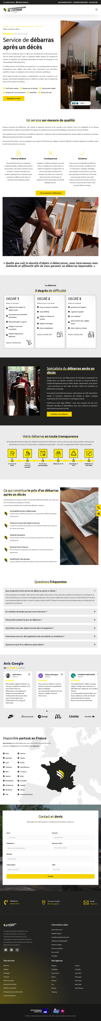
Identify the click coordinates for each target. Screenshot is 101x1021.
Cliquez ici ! (93, 904)
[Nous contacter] (29, 343)
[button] (51, 597)
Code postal (11, 865)
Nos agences (57, 960)
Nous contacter (13, 343)
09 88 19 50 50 (10, 2)
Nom (9, 833)
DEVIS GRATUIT (23, 2)
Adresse (9, 854)
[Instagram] (17, 950)
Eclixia (74, 1016)
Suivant (50, 876)
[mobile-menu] (94, 10)
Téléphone (11, 843)
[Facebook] (6, 950)
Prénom (55, 833)
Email (92, 901)
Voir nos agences (53, 904)
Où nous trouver (54, 901)
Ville (54, 865)
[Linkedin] (11, 950)
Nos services (9, 960)
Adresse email (57, 843)
